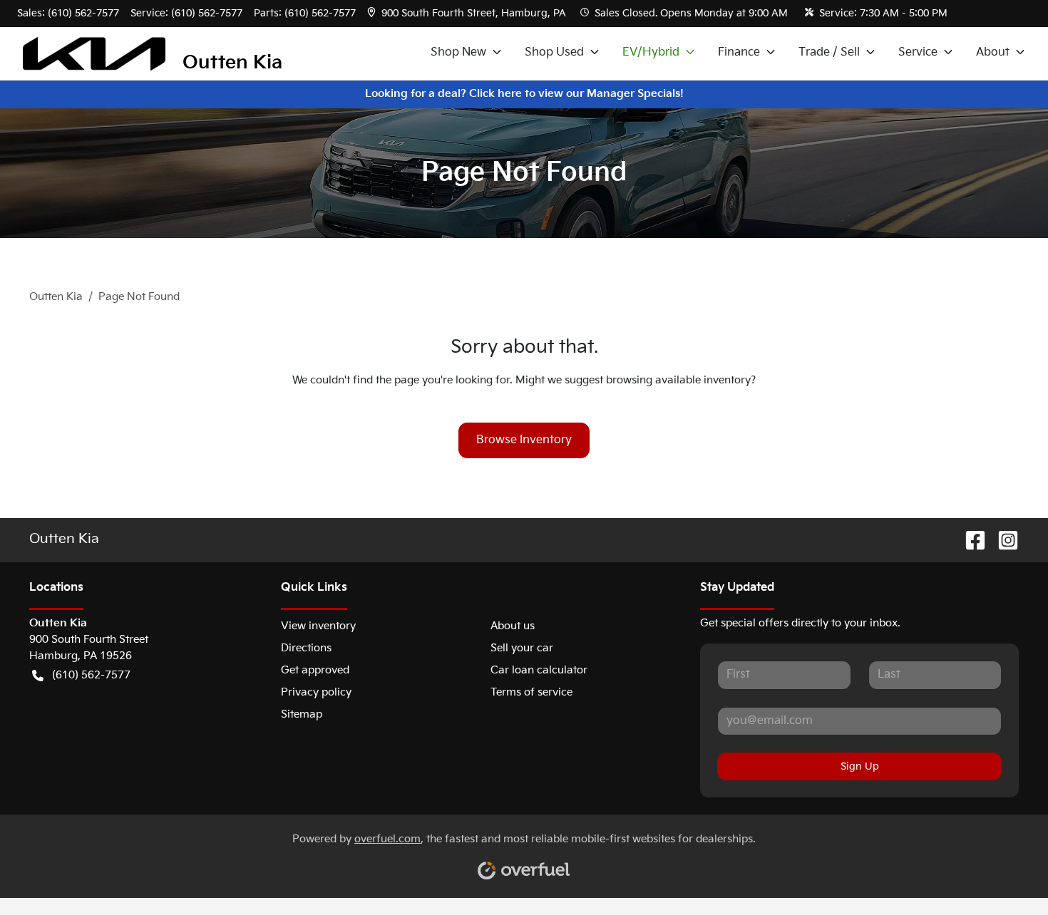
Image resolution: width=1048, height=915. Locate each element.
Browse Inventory (524, 440)
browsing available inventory (678, 380)
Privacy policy (316, 692)
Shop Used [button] (554, 52)
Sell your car (521, 648)
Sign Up (860, 766)
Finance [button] (739, 52)
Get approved (315, 670)
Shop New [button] (458, 52)
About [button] (993, 52)
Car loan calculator (538, 670)
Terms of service (531, 692)
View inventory (318, 626)
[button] (468, 13)
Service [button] (917, 52)
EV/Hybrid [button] (650, 52)
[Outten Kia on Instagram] (1002, 540)
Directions (306, 648)
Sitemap (301, 714)
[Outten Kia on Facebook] (969, 540)
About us (512, 626)
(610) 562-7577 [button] (91, 675)
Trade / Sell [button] (829, 52)
